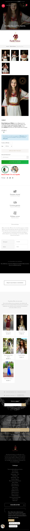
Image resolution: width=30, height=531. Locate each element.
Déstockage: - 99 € (15, 474)
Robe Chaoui (15, 487)
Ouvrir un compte (15, 429)
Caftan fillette (22, 355)
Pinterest (13, 178)
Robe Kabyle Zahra (8, 378)
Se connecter (15, 434)
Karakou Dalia (22, 332)
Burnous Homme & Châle (15, 497)
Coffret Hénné (15, 498)
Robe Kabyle (15, 475)
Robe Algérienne (15, 484)
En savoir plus (13, 526)
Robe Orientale (15, 489)
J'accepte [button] (11, 520)
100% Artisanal (15, 495)
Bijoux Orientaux (15, 494)
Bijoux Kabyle (15, 482)
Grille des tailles (15, 150)
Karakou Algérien (15, 479)
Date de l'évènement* (6, 154)
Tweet (10, 178)
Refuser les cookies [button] (14, 523)
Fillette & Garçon (15, 492)
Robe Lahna (8, 332)
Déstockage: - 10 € (15, 477)
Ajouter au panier (15, 162)
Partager (7, 178)
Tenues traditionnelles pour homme (15, 469)
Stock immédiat (15, 472)
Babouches (15, 500)
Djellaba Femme (15, 490)
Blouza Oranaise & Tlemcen (15, 480)
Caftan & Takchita (15, 485)
